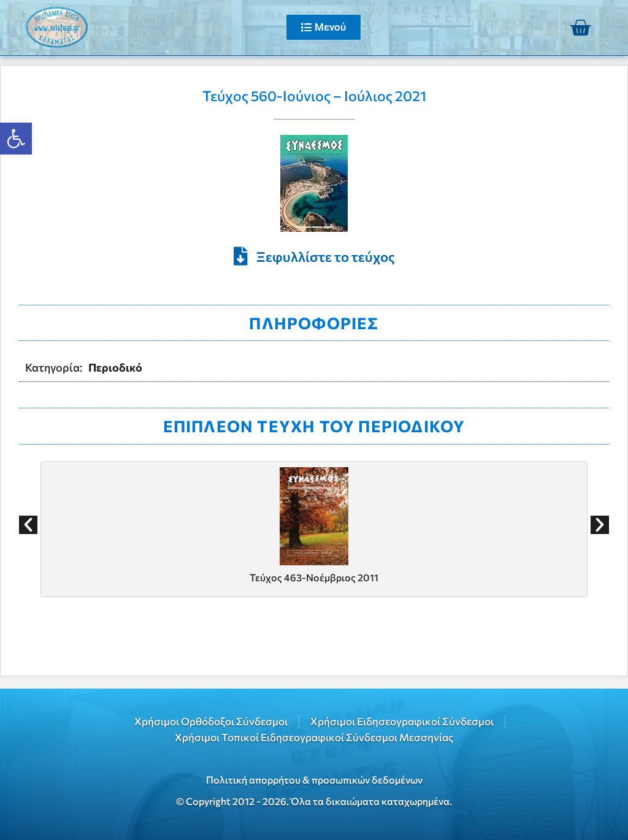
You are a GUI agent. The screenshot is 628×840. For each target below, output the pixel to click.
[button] (28, 525)
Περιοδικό (115, 367)
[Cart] (580, 27)
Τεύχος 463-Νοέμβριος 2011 (314, 577)
